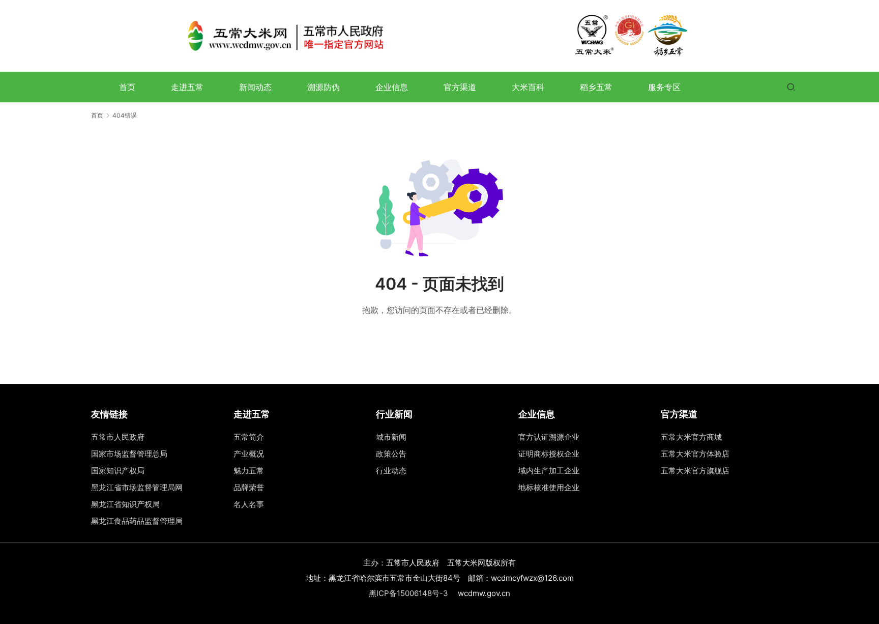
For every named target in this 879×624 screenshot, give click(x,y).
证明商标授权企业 (548, 454)
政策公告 (391, 454)
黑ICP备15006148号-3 (408, 593)
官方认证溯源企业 (548, 437)
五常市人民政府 (117, 437)
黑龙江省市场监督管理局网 (137, 487)
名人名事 (248, 504)
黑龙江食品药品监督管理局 (137, 521)
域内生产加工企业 (548, 470)
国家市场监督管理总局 (129, 454)
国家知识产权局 (117, 470)
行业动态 (391, 470)
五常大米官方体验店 (695, 454)
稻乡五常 (596, 87)
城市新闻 (391, 437)
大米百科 (528, 87)
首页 (127, 87)
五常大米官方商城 (691, 437)
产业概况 (248, 454)
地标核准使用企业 (548, 487)
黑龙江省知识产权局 (125, 504)
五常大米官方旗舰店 (695, 470)
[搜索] (791, 86)
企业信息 (391, 87)
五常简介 (248, 437)
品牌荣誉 (248, 487)
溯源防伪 (323, 87)
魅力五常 (248, 470)
